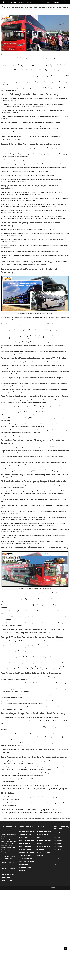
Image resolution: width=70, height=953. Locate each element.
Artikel (17, 54)
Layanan (21, 2)
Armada (29, 2)
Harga (37, 2)
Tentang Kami (47, 2)
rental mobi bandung (14, 436)
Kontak (56, 2)
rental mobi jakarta (13, 132)
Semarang (22, 849)
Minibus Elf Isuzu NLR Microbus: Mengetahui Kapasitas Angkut (21, 818)
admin (4, 54)
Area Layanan (12, 2)
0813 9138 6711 (53, 887)
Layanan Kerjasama (64, 887)
